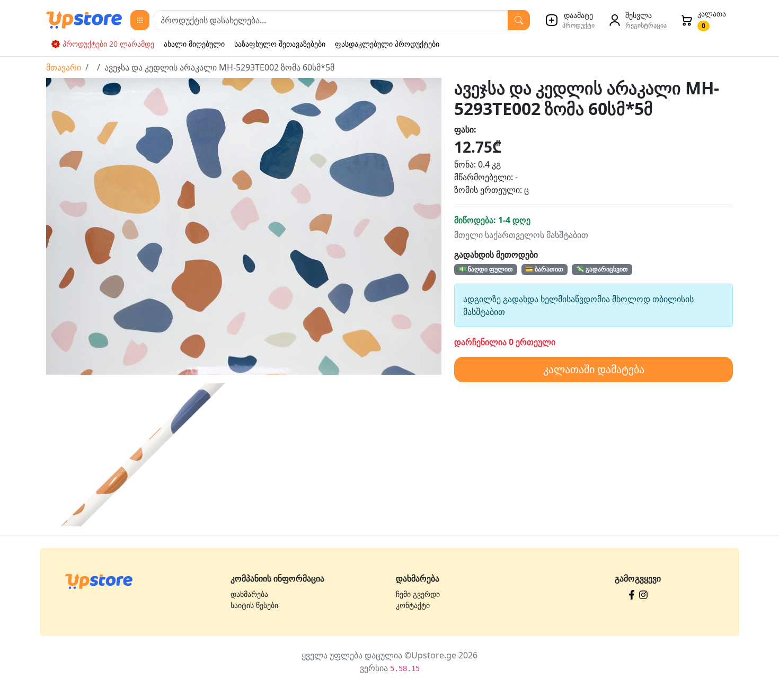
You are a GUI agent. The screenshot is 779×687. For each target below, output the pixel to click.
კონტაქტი (413, 605)
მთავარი (63, 67)
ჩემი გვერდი (418, 594)
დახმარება (249, 594)
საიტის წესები (254, 605)
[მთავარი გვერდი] (98, 581)
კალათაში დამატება (593, 369)
